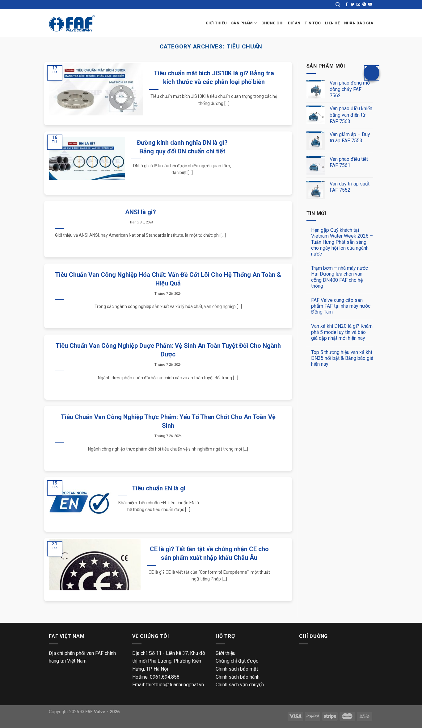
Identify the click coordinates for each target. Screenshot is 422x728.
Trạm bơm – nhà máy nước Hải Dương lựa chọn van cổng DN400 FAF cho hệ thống (339, 277)
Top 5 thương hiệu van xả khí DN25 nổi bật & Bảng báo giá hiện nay (342, 358)
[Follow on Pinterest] (364, 4)
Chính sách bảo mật (237, 669)
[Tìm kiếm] (337, 4)
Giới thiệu (225, 653)
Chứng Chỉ (272, 23)
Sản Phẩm (242, 23)
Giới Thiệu (216, 23)
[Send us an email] (358, 4)
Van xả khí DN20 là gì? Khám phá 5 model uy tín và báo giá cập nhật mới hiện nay (342, 332)
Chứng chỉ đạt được (237, 661)
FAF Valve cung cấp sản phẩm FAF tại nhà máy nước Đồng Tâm (340, 306)
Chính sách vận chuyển (240, 685)
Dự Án (294, 23)
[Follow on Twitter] (352, 4)
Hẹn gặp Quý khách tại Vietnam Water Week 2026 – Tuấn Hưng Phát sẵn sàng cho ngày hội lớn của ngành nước (342, 242)
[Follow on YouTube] (370, 4)
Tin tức (313, 23)
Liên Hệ (332, 23)
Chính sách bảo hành (238, 677)
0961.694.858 (164, 677)
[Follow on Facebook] (346, 4)
